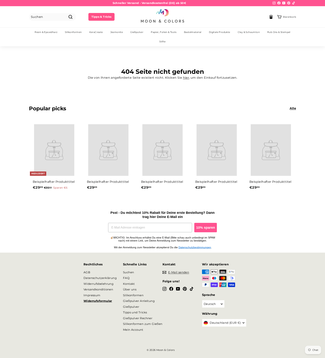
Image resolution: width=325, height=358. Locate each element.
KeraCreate (96, 32)
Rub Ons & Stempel (278, 32)
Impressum (92, 295)
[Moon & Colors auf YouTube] (178, 288)
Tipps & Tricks (101, 16)
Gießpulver (136, 32)
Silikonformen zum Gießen (142, 324)
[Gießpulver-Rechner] (271, 17)
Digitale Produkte (219, 32)
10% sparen (205, 227)
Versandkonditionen (98, 289)
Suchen (128, 272)
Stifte (162, 41)
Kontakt (129, 284)
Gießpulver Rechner (137, 318)
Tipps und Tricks (135, 312)
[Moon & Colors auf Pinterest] (185, 288)
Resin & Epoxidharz (46, 32)
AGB (87, 272)
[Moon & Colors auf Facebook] (171, 288)
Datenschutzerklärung (100, 278)
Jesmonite (116, 32)
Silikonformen (73, 32)
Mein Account (133, 329)
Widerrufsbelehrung (98, 284)
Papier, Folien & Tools (163, 32)
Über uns (129, 289)
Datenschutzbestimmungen (194, 247)
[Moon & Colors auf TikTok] (192, 288)
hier (186, 77)
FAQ (126, 278)
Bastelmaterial (192, 32)
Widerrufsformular (98, 301)
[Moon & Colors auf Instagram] (164, 288)
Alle (293, 108)
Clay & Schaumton (249, 32)
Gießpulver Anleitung (139, 301)
